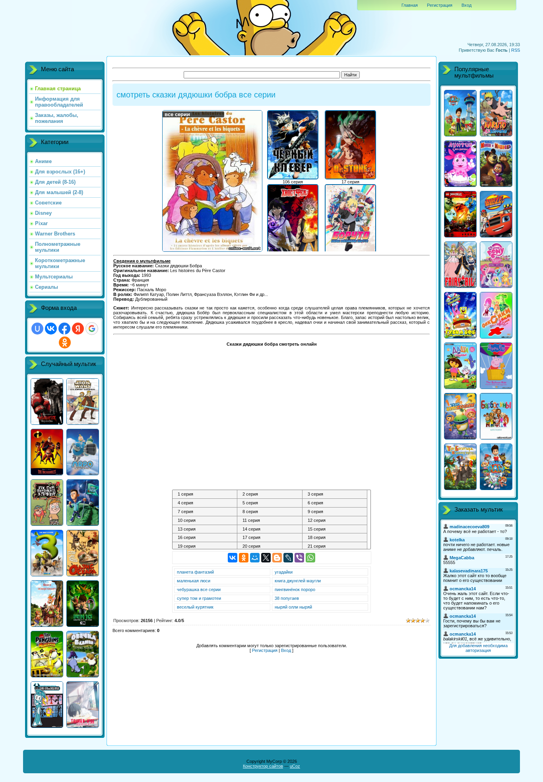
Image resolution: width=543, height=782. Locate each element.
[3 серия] (335, 494)
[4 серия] (205, 503)
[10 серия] (205, 520)
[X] (266, 557)
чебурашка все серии (199, 589)
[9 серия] (335, 512)
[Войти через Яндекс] (78, 329)
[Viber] (299, 557)
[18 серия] (335, 537)
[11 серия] (269, 520)
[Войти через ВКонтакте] (51, 329)
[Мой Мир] (255, 557)
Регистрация (439, 5)
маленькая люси (193, 580)
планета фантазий (195, 572)
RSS (515, 50)
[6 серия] (335, 503)
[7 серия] (205, 512)
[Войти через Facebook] (64, 329)
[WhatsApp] (310, 557)
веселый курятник (195, 607)
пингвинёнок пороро (295, 589)
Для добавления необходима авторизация (478, 648)
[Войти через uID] (37, 329)
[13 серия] (205, 529)
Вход (466, 5)
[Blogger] (277, 557)
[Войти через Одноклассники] (65, 342)
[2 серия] (269, 494)
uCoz (295, 766)
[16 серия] (205, 537)
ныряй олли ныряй (293, 607)
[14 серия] (269, 529)
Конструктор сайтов (263, 766)
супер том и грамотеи (199, 598)
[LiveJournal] (288, 557)
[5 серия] (269, 503)
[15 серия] (335, 529)
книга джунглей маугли (298, 580)
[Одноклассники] (243, 557)
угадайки (284, 572)
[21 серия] (335, 546)
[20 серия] (269, 546)
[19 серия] (205, 546)
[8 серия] (269, 512)
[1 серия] (205, 494)
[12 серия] (335, 520)
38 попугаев (287, 598)
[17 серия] (269, 537)
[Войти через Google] (91, 328)
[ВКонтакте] (232, 557)
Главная (409, 5)
